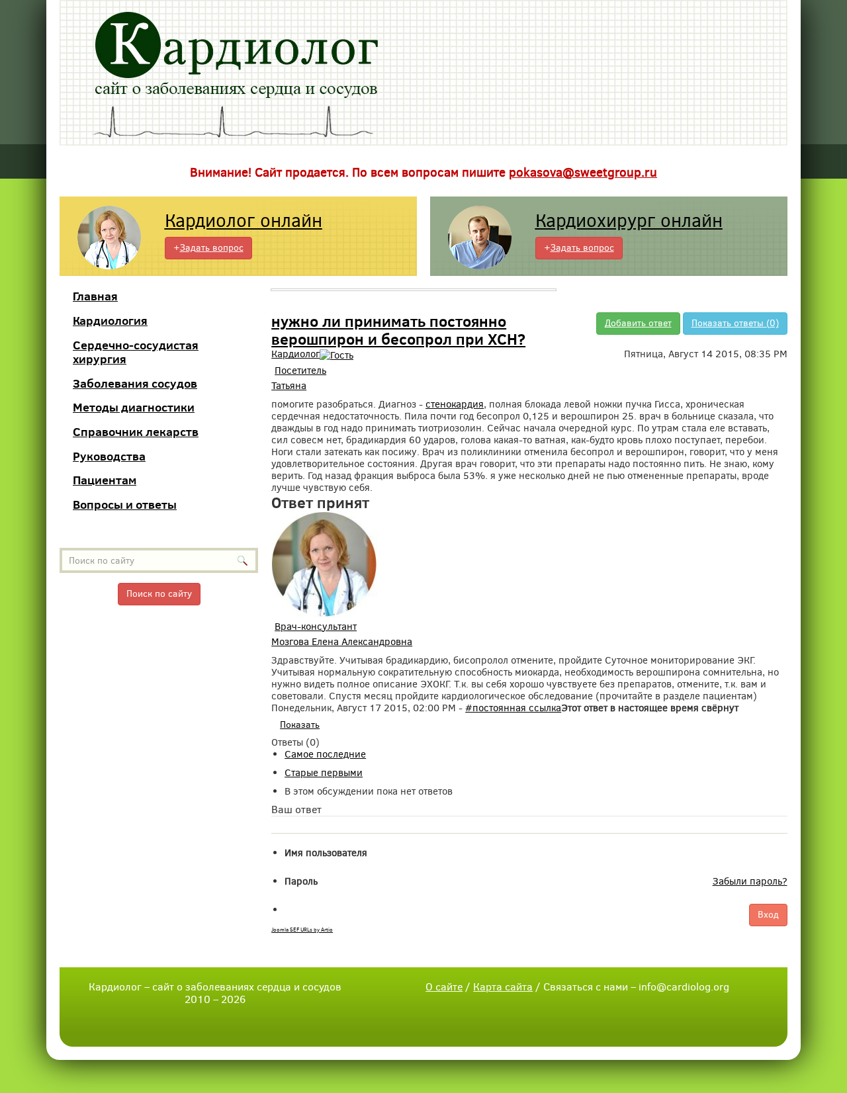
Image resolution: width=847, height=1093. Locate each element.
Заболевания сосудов (135, 383)
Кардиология (110, 320)
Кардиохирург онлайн (629, 220)
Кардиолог (295, 354)
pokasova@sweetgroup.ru (583, 172)
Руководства (109, 456)
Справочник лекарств (136, 431)
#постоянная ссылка (513, 708)
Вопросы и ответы (125, 504)
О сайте (444, 987)
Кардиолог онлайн (243, 220)
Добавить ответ (638, 323)
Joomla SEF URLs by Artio (302, 930)
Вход (768, 914)
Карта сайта (503, 987)
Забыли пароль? (750, 881)
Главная (95, 296)
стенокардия (454, 404)
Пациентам (104, 480)
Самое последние (325, 754)
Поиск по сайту (159, 594)
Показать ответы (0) (735, 323)
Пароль (301, 881)
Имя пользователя (326, 853)
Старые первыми (324, 772)
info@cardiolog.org (684, 987)
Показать (300, 725)
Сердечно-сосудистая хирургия (136, 352)
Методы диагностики (134, 407)
